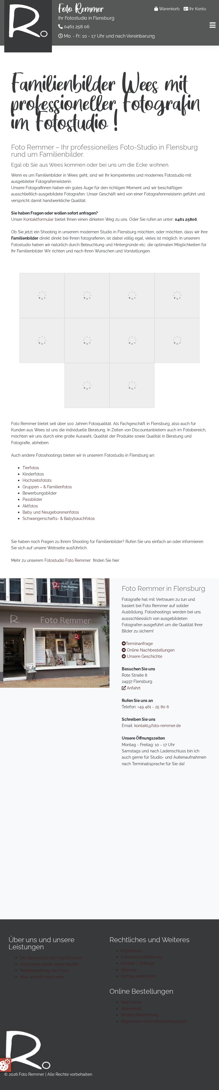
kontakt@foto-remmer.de (157, 725)
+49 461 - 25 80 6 (153, 706)
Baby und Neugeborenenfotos (51, 512)
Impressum (131, 950)
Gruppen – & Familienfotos (47, 486)
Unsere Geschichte (144, 656)
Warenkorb (169, 8)
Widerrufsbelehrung (140, 1014)
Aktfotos (30, 505)
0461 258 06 (77, 26)
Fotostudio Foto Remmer (67, 560)
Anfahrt (133, 687)
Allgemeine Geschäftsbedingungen (154, 1021)
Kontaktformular (38, 219)
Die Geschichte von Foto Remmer (51, 957)
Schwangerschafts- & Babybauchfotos (59, 518)
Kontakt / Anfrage (138, 963)
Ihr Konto (197, 8)
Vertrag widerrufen (138, 975)
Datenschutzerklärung (141, 956)
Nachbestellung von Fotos (44, 970)
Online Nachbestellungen (150, 650)
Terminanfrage (139, 643)
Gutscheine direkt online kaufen (49, 964)
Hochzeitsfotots (37, 480)
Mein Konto (131, 1002)
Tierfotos (31, 467)
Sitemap (129, 969)
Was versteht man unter (42, 976)
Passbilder (32, 499)
